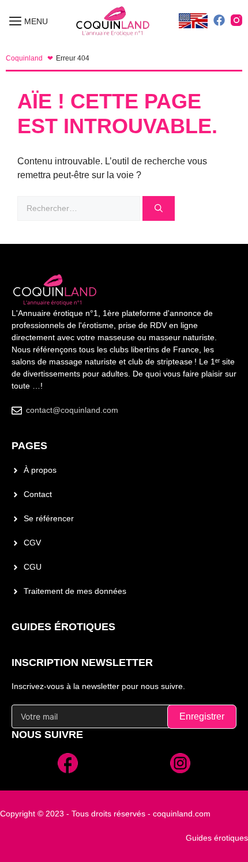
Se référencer (49, 518)
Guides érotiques (63, 627)
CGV (32, 542)
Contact (38, 494)
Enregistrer (201, 716)
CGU (33, 566)
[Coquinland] (113, 21)
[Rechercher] (158, 208)
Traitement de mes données (75, 591)
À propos (40, 470)
